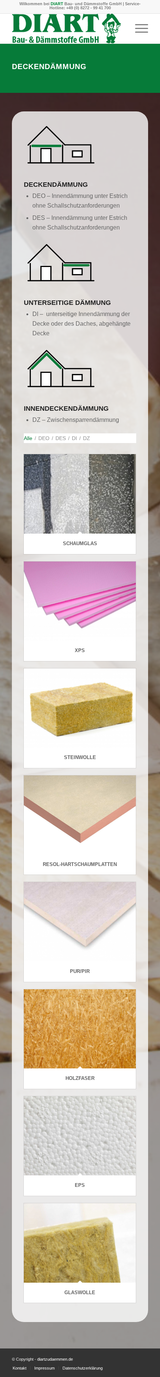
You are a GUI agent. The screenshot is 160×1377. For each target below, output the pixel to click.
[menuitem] (138, 28)
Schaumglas (80, 543)
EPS (80, 1185)
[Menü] (138, 28)
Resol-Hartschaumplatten (80, 864)
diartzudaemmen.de (55, 1359)
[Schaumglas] (80, 494)
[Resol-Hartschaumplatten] (80, 814)
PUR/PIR (80, 971)
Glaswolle (79, 1292)
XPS (80, 650)
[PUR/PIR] (80, 921)
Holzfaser (80, 1078)
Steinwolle (80, 757)
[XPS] (80, 601)
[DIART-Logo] (66, 28)
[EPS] (80, 1136)
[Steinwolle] (80, 708)
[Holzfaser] (80, 1029)
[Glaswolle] (80, 1243)
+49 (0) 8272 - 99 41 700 (88, 8)
